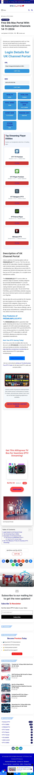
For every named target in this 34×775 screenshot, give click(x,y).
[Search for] (32, 10)
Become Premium (17, 653)
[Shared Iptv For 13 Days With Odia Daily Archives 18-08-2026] (5, 708)
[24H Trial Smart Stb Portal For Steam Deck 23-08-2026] (5, 678)
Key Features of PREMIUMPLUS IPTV (14, 537)
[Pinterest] (19, 561)
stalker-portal (5, 740)
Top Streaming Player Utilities (11, 534)
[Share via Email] (21, 564)
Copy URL (17, 71)
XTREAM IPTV (6, 727)
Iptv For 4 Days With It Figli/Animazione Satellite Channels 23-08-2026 (22, 686)
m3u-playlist (5, 737)
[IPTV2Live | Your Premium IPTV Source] (17, 6)
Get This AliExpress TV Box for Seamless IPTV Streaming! (16, 541)
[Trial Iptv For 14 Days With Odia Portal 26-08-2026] (5, 668)
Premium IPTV (6, 722)
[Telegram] (17, 564)
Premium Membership (10, 761)
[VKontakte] (26, 561)
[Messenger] (30, 561)
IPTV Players (5, 732)
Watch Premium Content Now (17, 405)
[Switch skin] (29, 10)
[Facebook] (3, 561)
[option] (17, 578)
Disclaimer (26, 761)
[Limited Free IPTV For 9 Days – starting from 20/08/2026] (5, 698)
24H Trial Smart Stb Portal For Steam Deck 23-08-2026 (16, 582)
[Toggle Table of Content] (29, 529)
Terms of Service (7, 764)
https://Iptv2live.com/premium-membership (14, 349)
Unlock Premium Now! (17, 358)
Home (4, 16)
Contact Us (20, 761)
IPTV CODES (10, 16)
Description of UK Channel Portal (12, 535)
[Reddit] (23, 561)
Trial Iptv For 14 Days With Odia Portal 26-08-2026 (17, 2)
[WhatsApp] (13, 564)
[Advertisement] (17, 430)
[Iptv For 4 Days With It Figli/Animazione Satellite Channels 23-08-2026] (5, 688)
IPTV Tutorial (5, 729)
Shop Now (17, 489)
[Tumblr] (15, 561)
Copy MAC (17, 87)
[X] (7, 561)
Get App (17, 163)
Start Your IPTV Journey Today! (14, 539)
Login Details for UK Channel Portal (12, 532)
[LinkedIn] (11, 561)
